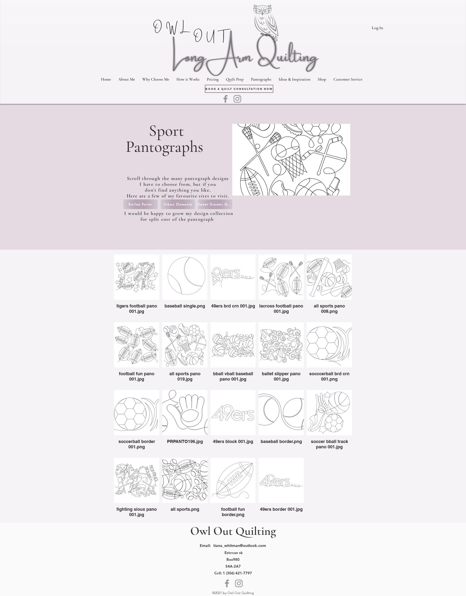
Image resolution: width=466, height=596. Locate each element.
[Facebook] (225, 99)
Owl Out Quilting (233, 531)
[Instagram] (237, 99)
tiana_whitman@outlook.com (239, 545)
